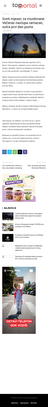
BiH (18, 14)
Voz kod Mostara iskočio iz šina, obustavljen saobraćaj (12, 167)
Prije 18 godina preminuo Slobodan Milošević (37, 167)
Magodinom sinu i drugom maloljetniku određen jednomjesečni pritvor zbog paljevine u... (28, 248)
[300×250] (19, 201)
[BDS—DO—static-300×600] (19, 333)
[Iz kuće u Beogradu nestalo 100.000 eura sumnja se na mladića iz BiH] (7, 227)
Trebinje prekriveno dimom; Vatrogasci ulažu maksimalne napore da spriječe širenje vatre (28, 216)
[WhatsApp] (15, 152)
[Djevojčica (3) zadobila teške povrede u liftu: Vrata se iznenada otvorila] (7, 259)
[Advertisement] (24, 363)
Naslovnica (5, 14)
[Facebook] (4, 152)
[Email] (20, 152)
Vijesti (13, 14)
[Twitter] (9, 152)
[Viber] (25, 152)
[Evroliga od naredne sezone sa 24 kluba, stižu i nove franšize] (7, 238)
